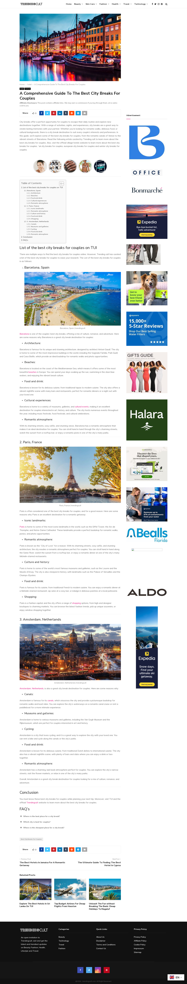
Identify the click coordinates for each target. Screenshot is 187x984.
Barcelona (24, 334)
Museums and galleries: (40, 226)
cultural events (82, 406)
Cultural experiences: (39, 201)
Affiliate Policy (140, 941)
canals (51, 700)
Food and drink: (37, 198)
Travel (126, 4)
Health (115, 4)
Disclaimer (100, 941)
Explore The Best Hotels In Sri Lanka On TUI (35, 905)
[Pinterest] (162, 4)
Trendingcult (32, 802)
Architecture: (36, 193)
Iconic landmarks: (38, 208)
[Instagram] (159, 4)
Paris (22, 526)
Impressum (139, 948)
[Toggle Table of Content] (60, 183)
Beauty (77, 4)
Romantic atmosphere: (40, 203)
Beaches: (34, 196)
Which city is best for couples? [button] (37, 822)
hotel (21, 89)
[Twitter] (156, 4)
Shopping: (35, 219)
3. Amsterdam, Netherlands (38, 221)
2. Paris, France (33, 206)
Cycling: (34, 229)
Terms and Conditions (106, 944)
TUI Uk (27, 89)
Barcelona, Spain (34, 190)
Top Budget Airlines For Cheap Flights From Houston (69, 905)
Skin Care (90, 4)
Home (68, 4)
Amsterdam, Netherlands (32, 688)
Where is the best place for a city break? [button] (41, 816)
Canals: (34, 224)
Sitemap (137, 952)
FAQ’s (25, 240)
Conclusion (27, 237)
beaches (32, 372)
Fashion (103, 4)
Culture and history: (38, 214)
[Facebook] (153, 4)
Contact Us (101, 948)
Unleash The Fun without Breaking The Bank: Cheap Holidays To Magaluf (102, 906)
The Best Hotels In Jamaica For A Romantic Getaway (42, 864)
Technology (140, 4)
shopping (76, 603)
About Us (100, 937)
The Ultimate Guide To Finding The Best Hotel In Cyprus (99, 864)
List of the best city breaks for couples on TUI (43, 187)
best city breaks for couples (31, 839)
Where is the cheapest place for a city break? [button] (43, 828)
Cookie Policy (139, 944)
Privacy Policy (140, 937)
